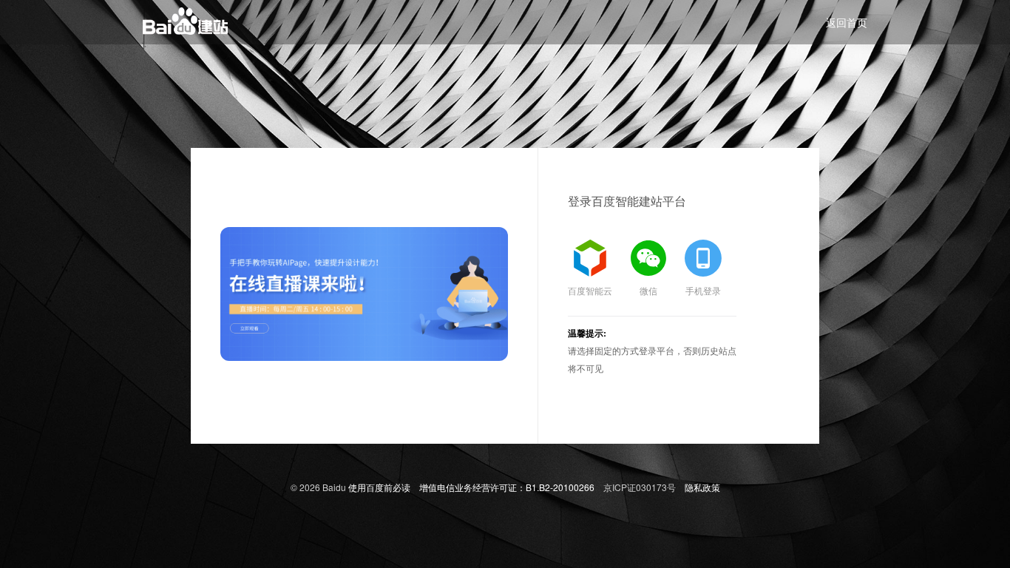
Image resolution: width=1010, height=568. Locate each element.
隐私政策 (702, 487)
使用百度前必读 (379, 487)
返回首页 (846, 22)
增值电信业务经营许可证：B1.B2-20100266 (506, 487)
